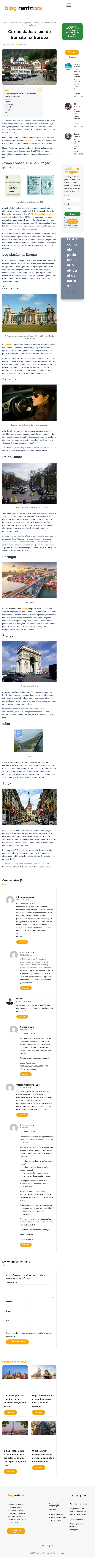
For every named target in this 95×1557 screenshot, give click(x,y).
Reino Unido (9, 104)
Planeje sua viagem (77, 1519)
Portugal (8, 107)
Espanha (8, 101)
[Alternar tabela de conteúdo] (38, 90)
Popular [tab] (72, 52)
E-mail (9, 1311)
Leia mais (10, 1412)
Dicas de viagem (15, 23)
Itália (6, 112)
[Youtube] (84, 1495)
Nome (9, 1302)
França (7, 109)
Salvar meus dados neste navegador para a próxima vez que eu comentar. (29, 1334)
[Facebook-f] (72, 1495)
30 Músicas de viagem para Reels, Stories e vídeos (77, 114)
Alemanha (8, 99)
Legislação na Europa (13, 96)
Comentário (11, 1283)
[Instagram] (76, 1495)
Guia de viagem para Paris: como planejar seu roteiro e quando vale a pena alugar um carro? (15, 1458)
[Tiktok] (80, 1495)
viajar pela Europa (30, 140)
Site (7, 1320)
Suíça (7, 115)
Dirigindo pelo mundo (30, 23)
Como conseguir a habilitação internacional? (21, 94)
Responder (22, 942)
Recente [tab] (72, 57)
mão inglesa (7, 516)
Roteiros (52, 1510)
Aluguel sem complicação (72, 221)
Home (5, 23)
